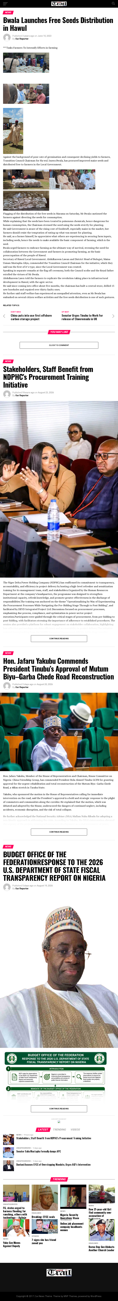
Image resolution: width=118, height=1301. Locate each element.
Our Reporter (22, 39)
